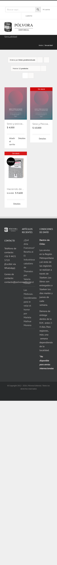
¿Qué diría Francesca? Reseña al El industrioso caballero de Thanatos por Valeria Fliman (29, 261)
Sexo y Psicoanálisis (43, 124)
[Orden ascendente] (46, 60)
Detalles (21, 138)
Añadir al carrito (12, 141)
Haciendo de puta (17, 189)
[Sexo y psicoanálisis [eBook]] (16, 103)
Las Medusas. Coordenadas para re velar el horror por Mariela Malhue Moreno (29, 308)
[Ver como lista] (31, 75)
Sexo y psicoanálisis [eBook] (23, 123)
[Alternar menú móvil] (51, 24)
